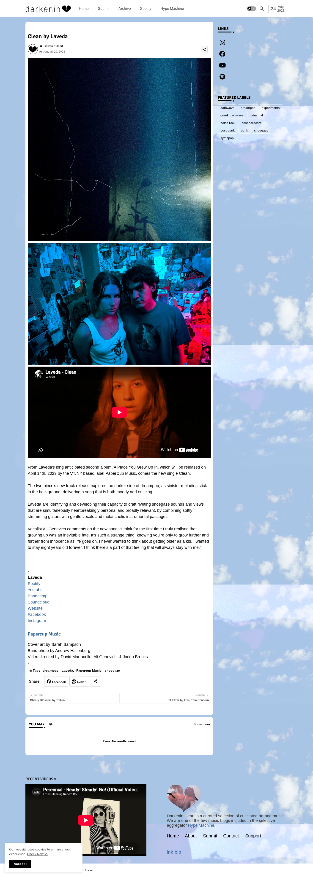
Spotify (145, 9)
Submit (103, 9)
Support (253, 835)
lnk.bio (174, 852)
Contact (231, 835)
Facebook (37, 614)
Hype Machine (172, 9)
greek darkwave (232, 115)
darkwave (227, 108)
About (191, 835)
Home (84, 9)
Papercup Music (44, 634)
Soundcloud (38, 602)
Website (35, 608)
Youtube (35, 589)
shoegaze (112, 670)
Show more (202, 724)
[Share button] (95, 681)
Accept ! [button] (20, 864)
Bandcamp (37, 596)
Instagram (37, 620)
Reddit (81, 682)
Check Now (35, 854)
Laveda (67, 670)
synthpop (227, 138)
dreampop (50, 670)
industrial (256, 115)
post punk (227, 130)
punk (244, 130)
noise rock (227, 123)
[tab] (83, 8)
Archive (124, 9)
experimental (271, 108)
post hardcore (252, 123)
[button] (251, 8)
